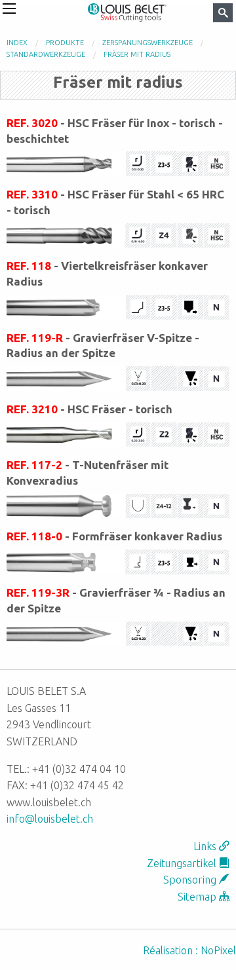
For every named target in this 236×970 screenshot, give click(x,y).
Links (206, 846)
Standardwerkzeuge (46, 54)
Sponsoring (191, 880)
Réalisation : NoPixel (189, 950)
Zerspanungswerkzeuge (147, 43)
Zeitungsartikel (183, 863)
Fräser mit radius (137, 54)
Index (17, 43)
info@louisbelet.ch (50, 819)
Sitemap (198, 897)
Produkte (65, 43)
